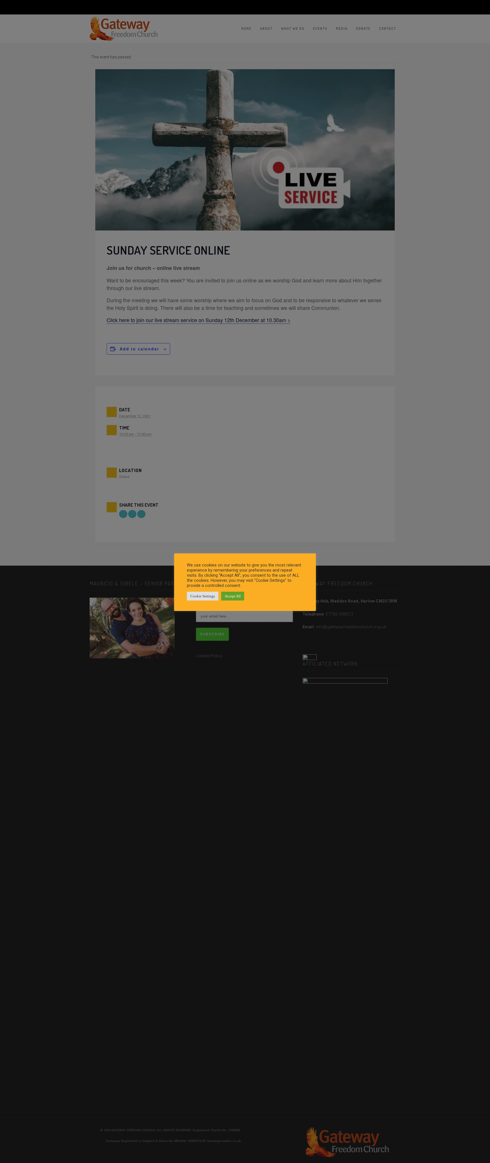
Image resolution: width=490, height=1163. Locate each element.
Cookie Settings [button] (202, 596)
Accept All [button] (233, 596)
